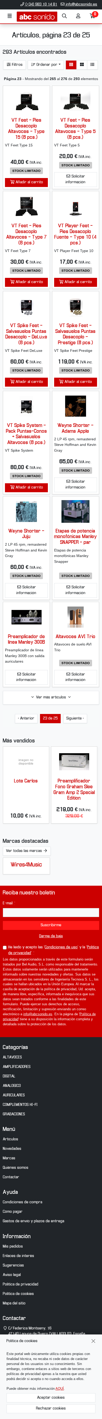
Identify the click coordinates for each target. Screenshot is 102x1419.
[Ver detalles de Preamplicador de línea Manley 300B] (26, 617)
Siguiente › (75, 718)
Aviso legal (12, 1275)
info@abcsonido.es (81, 4)
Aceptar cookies (51, 1398)
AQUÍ (59, 1389)
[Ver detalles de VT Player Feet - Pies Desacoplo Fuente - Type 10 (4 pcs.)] (75, 206)
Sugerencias (13, 1265)
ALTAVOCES (12, 1057)
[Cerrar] (93, 1341)
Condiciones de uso (61, 947)
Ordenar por (47, 65)
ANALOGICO (12, 1086)
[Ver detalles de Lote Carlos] (26, 761)
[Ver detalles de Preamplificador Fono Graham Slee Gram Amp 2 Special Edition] (74, 761)
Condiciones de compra (22, 1202)
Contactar (11, 1177)
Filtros (17, 65)
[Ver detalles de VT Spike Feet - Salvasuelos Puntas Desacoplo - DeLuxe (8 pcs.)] (26, 306)
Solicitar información (76, 179)
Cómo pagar (13, 1212)
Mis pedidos (13, 1246)
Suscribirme (51, 925)
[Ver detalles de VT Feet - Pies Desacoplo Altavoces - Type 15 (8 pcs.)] (26, 101)
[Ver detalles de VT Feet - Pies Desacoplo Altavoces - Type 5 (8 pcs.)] (75, 101)
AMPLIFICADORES (17, 1067)
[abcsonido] (37, 17)
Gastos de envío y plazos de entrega (33, 1221)
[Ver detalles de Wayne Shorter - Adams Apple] (75, 406)
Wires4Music (26, 865)
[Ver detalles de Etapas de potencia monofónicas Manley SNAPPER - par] (75, 511)
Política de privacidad (20, 1284)
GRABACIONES (14, 1114)
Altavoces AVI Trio (75, 637)
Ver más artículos (51, 697)
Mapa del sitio (14, 1303)
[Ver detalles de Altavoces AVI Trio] (75, 617)
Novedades (12, 1149)
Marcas (9, 1158)
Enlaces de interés (18, 1256)
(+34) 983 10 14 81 (41, 4)
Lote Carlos (26, 781)
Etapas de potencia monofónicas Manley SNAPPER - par (75, 537)
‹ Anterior (26, 718)
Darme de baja (51, 936)
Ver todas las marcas (24, 851)
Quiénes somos (16, 1168)
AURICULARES (14, 1095)
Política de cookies (18, 1294)
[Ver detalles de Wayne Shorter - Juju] (26, 511)
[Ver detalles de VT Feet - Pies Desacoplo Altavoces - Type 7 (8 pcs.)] (26, 206)
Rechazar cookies (51, 1408)
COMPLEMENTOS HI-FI (20, 1105)
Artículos (10, 1139)
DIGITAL (9, 1076)
